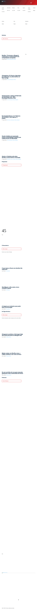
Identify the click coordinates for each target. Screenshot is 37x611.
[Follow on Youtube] (26, 2)
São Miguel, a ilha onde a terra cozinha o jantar (10, 287)
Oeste (8, 140)
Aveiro (8, 99)
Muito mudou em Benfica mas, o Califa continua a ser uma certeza (11, 354)
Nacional (8, 59)
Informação (11, 59)
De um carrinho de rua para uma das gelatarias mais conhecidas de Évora (12, 373)
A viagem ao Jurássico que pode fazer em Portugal (11, 306)
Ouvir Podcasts (5, 380)
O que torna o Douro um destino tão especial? (12, 268)
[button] (3, 231)
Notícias (14, 59)
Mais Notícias (5, 38)
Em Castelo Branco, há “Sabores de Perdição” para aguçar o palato (11, 117)
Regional (16, 99)
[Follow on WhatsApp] (24, 2)
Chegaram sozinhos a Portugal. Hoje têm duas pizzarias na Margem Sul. (12, 334)
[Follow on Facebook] (20, 2)
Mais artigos (5, 248)
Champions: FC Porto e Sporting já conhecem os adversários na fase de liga (11, 77)
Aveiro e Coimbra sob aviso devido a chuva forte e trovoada (11, 157)
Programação (5, 165)
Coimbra (14, 159)
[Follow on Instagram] (21, 2)
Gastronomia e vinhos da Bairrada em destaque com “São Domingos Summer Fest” (11, 97)
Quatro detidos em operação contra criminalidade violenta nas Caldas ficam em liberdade (11, 137)
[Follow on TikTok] (23, 2)
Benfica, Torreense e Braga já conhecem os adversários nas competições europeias (10, 56)
